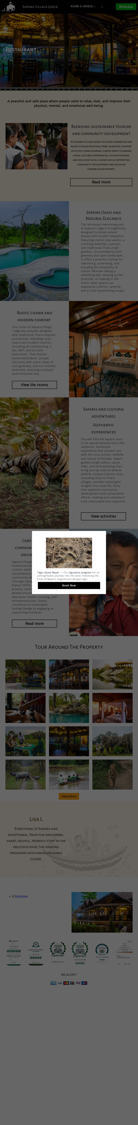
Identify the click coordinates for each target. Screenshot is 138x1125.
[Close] (110, 533)
